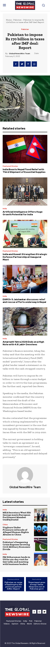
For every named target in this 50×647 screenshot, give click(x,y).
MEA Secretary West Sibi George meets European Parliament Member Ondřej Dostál (17, 516)
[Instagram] (39, 612)
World (29, 624)
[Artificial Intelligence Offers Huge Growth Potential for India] (25, 191)
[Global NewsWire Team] (25, 475)
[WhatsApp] (34, 64)
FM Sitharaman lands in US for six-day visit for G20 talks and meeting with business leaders (16, 561)
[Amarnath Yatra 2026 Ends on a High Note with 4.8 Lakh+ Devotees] (25, 321)
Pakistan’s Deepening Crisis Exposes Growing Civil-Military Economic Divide (16, 546)
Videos (7, 624)
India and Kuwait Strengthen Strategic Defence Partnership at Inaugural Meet (25, 257)
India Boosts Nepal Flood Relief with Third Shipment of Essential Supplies (24, 170)
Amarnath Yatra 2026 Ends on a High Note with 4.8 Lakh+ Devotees (23, 343)
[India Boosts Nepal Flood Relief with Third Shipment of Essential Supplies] (25, 149)
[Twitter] (22, 64)
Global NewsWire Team (19, 53)
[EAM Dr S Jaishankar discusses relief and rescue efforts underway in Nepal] (25, 279)
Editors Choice (40, 624)
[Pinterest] (28, 64)
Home (9, 20)
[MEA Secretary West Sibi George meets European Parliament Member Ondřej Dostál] (40, 514)
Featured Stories (10, 166)
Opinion (15, 624)
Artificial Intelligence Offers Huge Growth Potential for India (23, 213)
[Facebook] (16, 64)
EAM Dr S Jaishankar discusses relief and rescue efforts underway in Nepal (24, 300)
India (5, 208)
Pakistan (17, 20)
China (5, 524)
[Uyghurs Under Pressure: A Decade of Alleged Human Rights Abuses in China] (40, 529)
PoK (30, 621)
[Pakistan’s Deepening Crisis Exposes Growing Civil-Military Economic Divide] (40, 544)
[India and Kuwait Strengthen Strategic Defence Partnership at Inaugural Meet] (25, 234)
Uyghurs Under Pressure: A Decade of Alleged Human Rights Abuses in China (16, 531)
